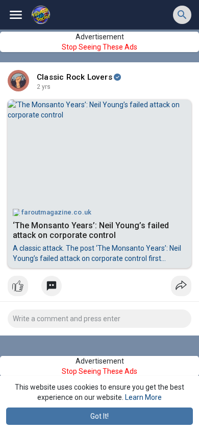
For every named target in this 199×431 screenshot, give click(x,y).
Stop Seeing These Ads (99, 47)
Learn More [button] (143, 397)
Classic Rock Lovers (74, 77)
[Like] (99, 288)
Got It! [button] (99, 416)
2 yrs (44, 86)
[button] (182, 15)
